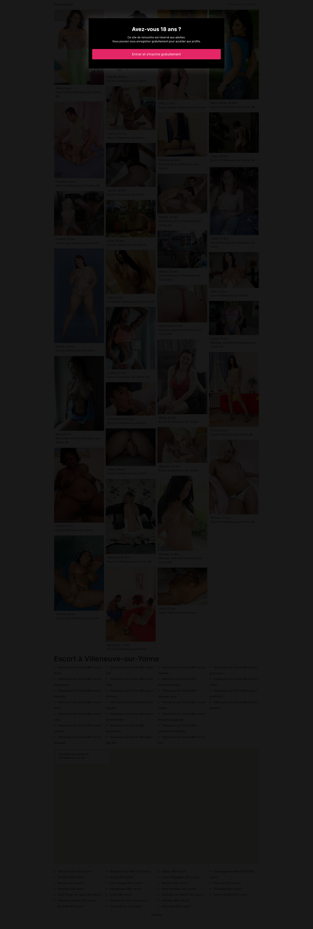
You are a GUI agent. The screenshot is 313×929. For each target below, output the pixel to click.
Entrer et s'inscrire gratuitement (156, 54)
